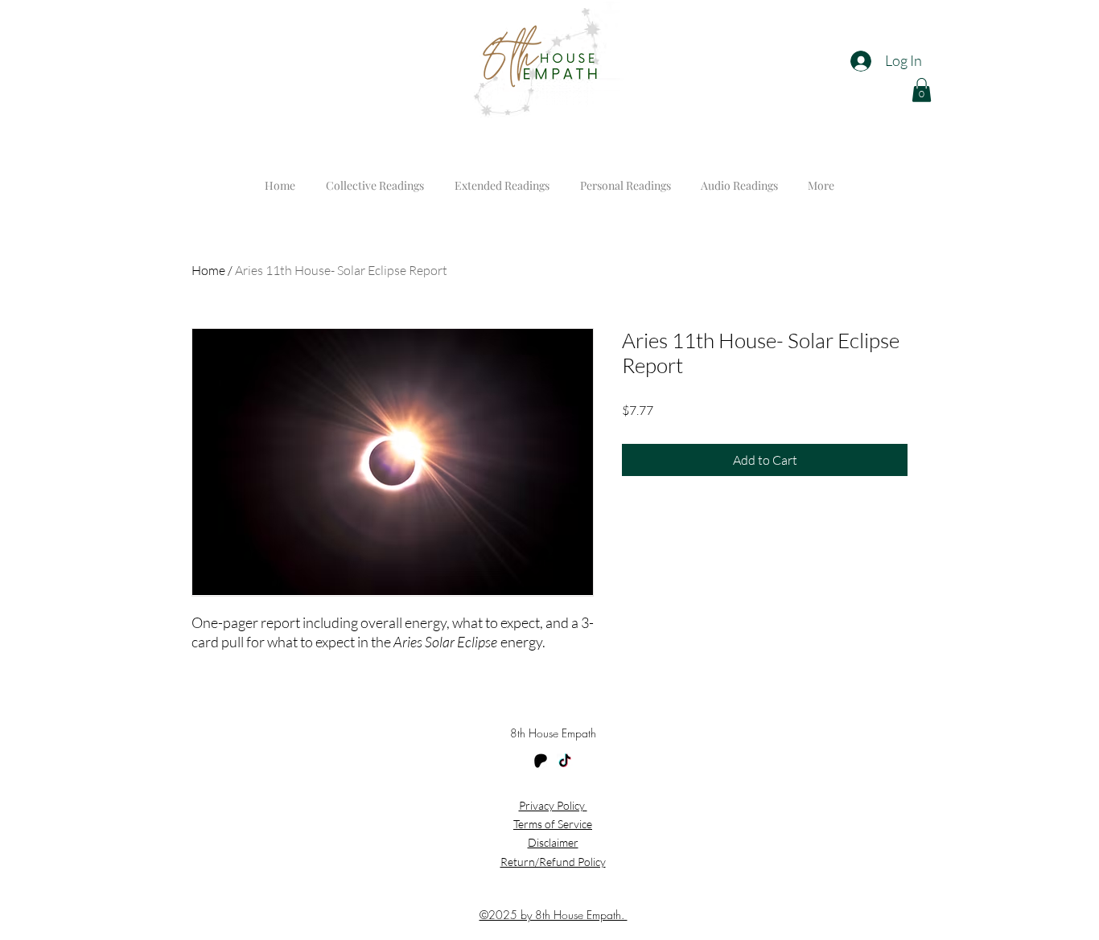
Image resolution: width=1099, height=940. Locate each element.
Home (208, 270)
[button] (922, 90)
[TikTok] (565, 761)
